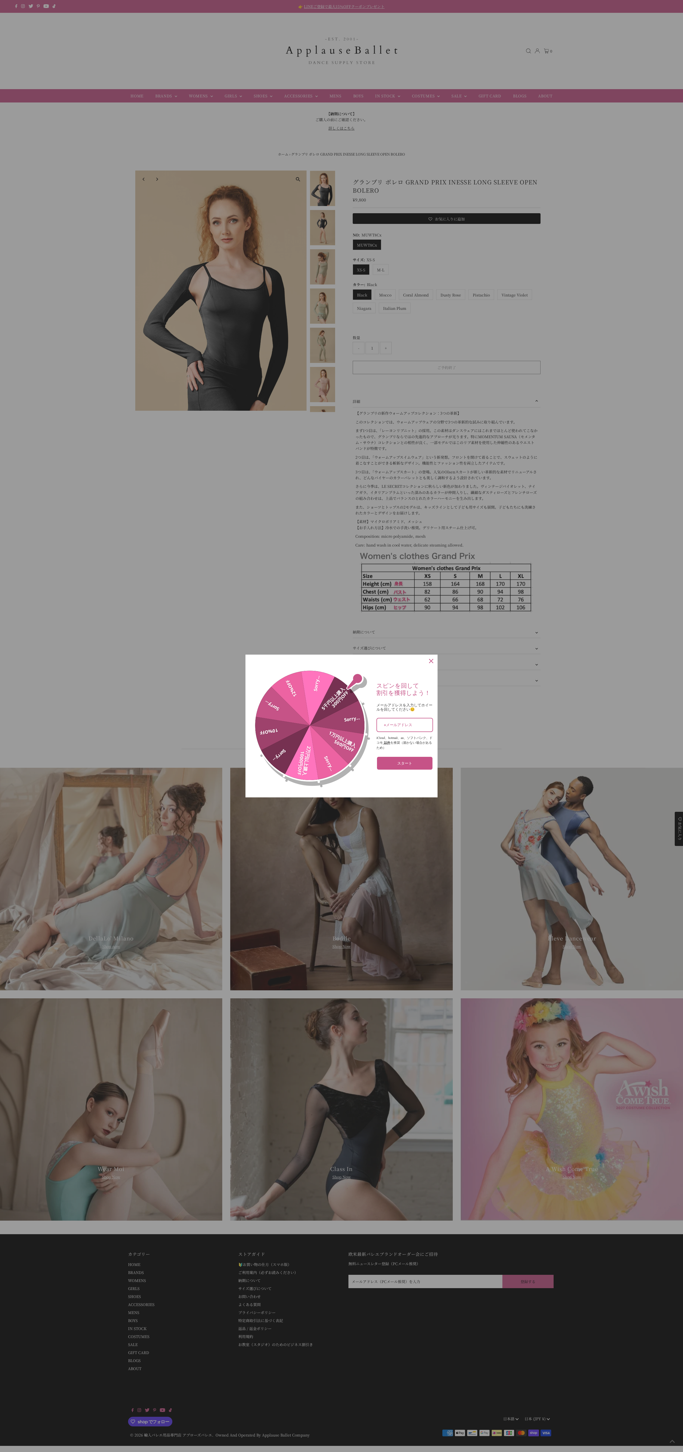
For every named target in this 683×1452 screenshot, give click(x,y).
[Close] (431, 661)
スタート (404, 763)
